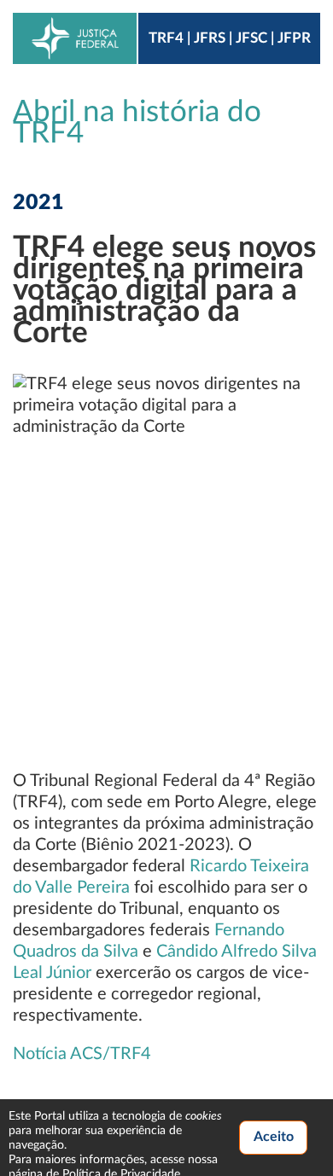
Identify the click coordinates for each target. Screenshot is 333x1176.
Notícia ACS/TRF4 (82, 1053)
